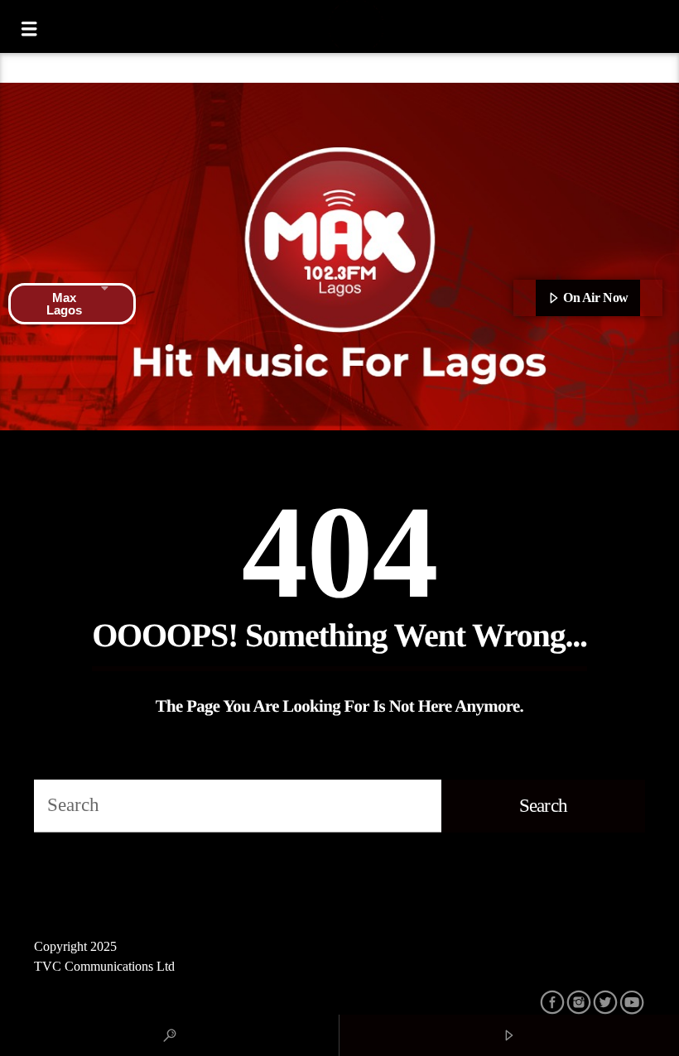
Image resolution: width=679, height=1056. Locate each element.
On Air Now (594, 297)
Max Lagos (64, 303)
